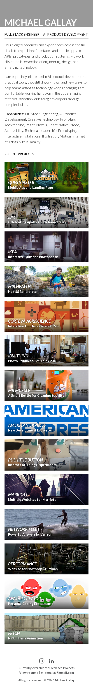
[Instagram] (42, 661)
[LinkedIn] (51, 661)
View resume (28, 672)
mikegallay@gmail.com (57, 672)
